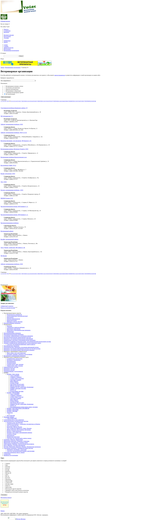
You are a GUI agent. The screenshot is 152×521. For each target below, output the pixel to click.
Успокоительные (11, 363)
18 (22, 101)
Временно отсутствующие (11, 455)
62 (92, 101)
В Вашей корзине (5, 21)
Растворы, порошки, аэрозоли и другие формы (19, 354)
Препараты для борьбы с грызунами (17, 449)
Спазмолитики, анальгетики (14, 358)
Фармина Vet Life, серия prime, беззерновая (21, 387)
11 (11, 101)
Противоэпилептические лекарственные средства (17, 337)
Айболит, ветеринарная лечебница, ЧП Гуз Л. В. (14, 132)
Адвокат (7, 463)
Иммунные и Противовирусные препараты (18, 330)
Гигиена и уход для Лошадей (15, 422)
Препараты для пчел (9, 368)
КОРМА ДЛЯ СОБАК (13, 374)
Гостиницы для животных (13, 87)
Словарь (6, 46)
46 (66, 101)
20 (25, 101)
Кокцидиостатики (12, 320)
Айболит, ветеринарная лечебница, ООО (12, 124)
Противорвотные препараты (11, 346)
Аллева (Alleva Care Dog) (17, 378)
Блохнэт (7, 468)
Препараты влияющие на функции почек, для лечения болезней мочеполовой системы (27, 341)
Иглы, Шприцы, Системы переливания (14, 445)
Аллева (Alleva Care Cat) (16, 397)
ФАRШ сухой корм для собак (18, 388)
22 (28, 101)
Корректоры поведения (13, 437)
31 (43, 101)
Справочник (7, 454)
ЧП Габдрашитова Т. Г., (7, 116)
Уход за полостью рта (12, 425)
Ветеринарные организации (11, 50)
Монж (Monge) (14, 381)
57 (84, 101)
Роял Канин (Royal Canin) (17, 384)
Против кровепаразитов (13, 319)
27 (36, 101)
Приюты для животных (12, 89)
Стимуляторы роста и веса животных (14, 419)
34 (47, 101)
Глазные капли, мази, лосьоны (15, 364)
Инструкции (7, 49)
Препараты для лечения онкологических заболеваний (18, 338)
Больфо (7, 470)
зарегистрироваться (59, 75)
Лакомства (10, 412)
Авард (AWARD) (14, 375)
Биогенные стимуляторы (13, 328)
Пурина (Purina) (14, 382)
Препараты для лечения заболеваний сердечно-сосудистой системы (22, 348)
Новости (6, 29)
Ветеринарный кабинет (7, 231)
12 (13, 101)
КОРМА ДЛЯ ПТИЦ (12, 409)
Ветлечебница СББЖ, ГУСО (8, 165)
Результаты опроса (6, 497)
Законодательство (8, 47)
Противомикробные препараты (12, 333)
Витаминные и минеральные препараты (15, 355)
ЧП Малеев (4, 255)
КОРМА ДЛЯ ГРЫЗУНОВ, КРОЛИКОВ (18, 408)
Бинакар (7, 466)
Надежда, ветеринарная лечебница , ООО (12, 190)
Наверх (3, 511)
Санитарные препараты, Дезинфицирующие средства (18, 448)
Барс (6, 465)
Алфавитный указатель (7, 306)
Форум (6, 42)
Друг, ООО (4, 182)
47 (68, 101)
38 (54, 101)
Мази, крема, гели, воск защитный (16, 353)
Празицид (8, 479)
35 (49, 101)
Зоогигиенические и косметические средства (16, 421)
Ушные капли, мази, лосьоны (15, 365)
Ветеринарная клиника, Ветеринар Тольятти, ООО (14, 149)
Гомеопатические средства (11, 367)
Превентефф (8, 481)
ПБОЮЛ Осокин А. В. (7, 198)
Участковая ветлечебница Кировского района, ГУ (14, 108)
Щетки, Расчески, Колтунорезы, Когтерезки (19, 429)
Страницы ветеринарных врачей (14, 92)
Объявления (7, 40)
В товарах (3, 53)
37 (52, 101)
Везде (2, 58)
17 (20, 101)
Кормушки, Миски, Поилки (14, 427)
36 (51, 101)
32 (44, 101)
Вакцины (9, 326)
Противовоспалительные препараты (14, 334)
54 (79, 101)
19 (24, 101)
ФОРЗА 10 (13, 390)
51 (74, 101)
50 (73, 101)
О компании (7, 30)
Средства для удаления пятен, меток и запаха (19, 438)
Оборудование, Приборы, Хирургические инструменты (19, 444)
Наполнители (10, 435)
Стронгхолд (8, 482)
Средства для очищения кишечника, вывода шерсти (21, 344)
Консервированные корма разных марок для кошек (24, 407)
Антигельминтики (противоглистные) (17, 316)
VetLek (2, 67)
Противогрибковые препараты (12, 323)
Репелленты (10, 317)
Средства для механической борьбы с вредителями (20, 451)
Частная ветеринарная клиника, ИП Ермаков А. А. (14, 206)
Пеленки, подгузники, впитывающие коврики (19, 432)
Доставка (6, 38)
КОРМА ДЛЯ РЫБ (12, 411)
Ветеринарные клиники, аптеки (14, 86)
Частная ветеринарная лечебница (10, 223)
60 (89, 101)
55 (81, 101)
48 (70, 101)
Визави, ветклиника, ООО (8, 173)
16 (19, 101)
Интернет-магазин (9, 35)
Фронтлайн (8, 487)
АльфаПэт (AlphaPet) (15, 377)
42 (60, 101)
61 (90, 101)
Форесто (7, 485)
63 (93, 101)
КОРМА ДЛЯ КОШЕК (13, 392)
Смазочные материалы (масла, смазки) (14, 452)
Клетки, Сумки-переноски (14, 431)
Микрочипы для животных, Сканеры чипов (16, 442)
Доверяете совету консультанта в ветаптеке (17, 490)
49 (71, 101)
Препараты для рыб (9, 370)
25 (33, 101)
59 (87, 101)
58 (85, 101)
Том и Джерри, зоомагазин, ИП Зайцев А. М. (13, 247)
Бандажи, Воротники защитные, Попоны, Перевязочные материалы (22, 446)
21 (27, 101)
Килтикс (7, 477)
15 (17, 101)
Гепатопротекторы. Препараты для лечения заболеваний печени (21, 347)
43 (62, 101)
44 (63, 101)
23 (30, 101)
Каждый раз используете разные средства (16, 492)
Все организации (10, 94)
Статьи (6, 44)
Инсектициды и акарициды (14, 314)
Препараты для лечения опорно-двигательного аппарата (19, 350)
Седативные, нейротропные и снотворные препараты (18, 336)
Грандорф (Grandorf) (15, 380)
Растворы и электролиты (13, 360)
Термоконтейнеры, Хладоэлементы (13, 371)
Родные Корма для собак (16, 391)
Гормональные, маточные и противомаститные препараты (19, 340)
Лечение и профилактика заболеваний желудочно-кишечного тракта (22, 343)
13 (14, 101)
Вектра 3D (8, 473)
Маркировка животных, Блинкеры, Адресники (16, 441)
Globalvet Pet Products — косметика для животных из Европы (23, 424)
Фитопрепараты (11, 361)
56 (82, 101)
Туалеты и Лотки (11, 434)
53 (77, 101)
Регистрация (7, 36)
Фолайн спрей (9, 484)
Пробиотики (10, 331)
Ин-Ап (7, 476)
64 (95, 101)
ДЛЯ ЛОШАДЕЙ (12, 418)
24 (32, 101)
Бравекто (7, 471)
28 (38, 101)
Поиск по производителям (8, 307)
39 (55, 101)
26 (35, 101)
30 (41, 101)
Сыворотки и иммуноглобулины (16, 327)
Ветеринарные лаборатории (13, 91)
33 (46, 101)
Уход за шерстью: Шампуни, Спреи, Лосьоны (19, 428)
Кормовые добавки (9, 417)
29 (39, 101)
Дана (6, 474)
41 (58, 101)
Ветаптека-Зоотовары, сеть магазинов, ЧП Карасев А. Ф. (16, 140)
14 (16, 101)
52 (76, 101)
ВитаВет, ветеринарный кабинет (9, 239)
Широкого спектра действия (14, 321)
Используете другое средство (13, 488)
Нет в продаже (11, 415)
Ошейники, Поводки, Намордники (13, 439)
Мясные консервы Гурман (17, 385)
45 (65, 101)
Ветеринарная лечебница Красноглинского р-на (14, 157)
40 (57, 101)
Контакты (6, 32)
